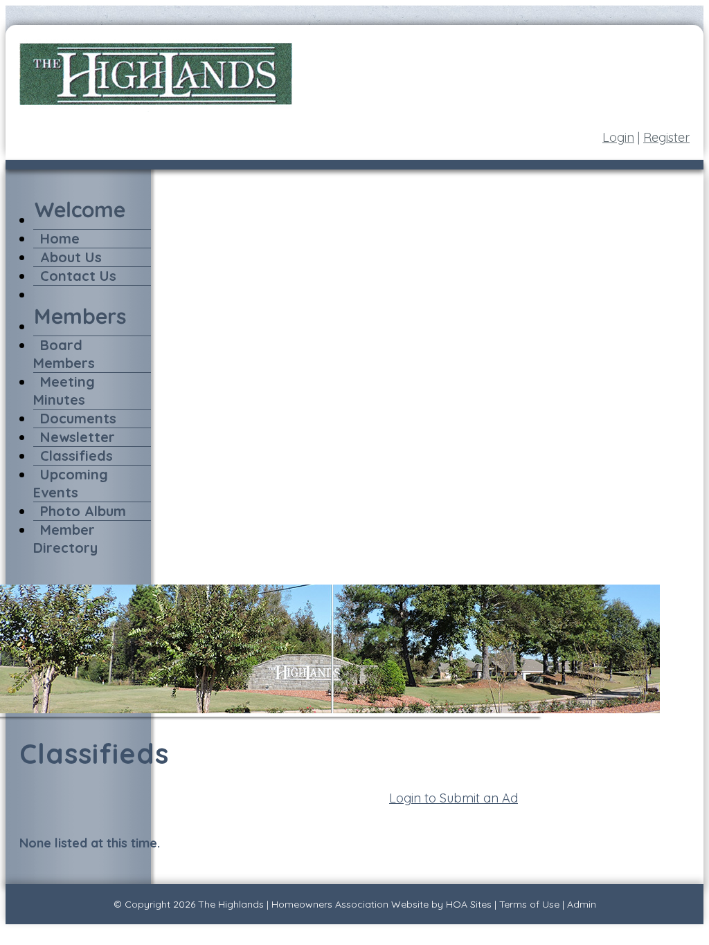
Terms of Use (529, 904)
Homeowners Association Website (350, 904)
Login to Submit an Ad (453, 798)
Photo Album (83, 511)
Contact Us (78, 275)
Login (618, 137)
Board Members (64, 353)
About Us (71, 257)
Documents (78, 418)
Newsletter (77, 437)
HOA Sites (469, 904)
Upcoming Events (70, 483)
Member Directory (65, 538)
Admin (581, 904)
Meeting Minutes (64, 390)
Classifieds (76, 455)
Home (60, 238)
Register (666, 137)
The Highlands (231, 904)
